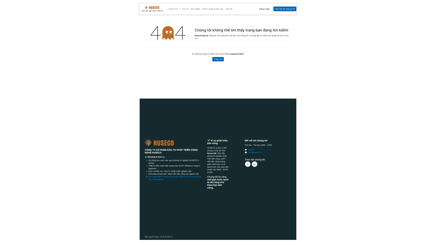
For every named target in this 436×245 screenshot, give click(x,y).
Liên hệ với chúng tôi (285, 9)
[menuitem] (185, 8)
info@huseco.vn (255, 152)
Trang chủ (218, 59)
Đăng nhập (264, 9)
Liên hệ (252, 149)
